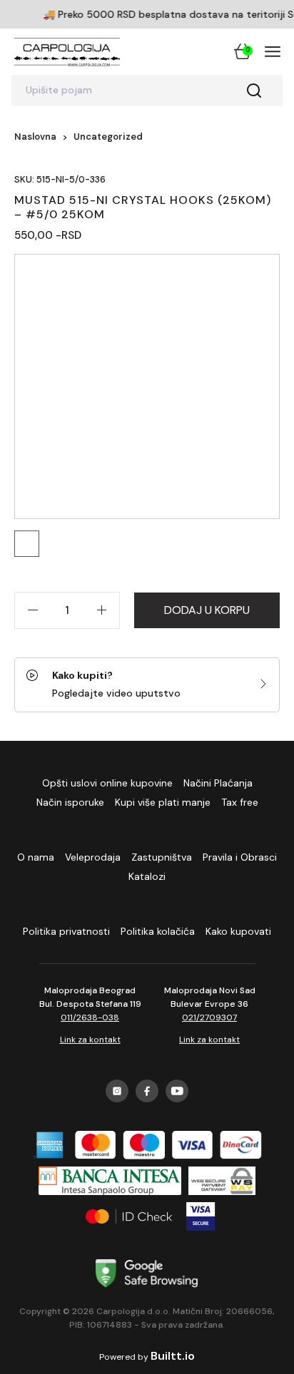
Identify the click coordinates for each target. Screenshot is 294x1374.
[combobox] (147, 90)
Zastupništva (161, 857)
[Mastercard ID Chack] (128, 1216)
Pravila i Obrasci (240, 857)
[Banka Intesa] (110, 1181)
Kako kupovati (238, 931)
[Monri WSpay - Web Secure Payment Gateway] (221, 1181)
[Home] (67, 51)
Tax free (239, 802)
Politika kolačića (158, 931)
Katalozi (147, 876)
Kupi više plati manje (163, 802)
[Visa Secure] (201, 1216)
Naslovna (35, 136)
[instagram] (117, 1091)
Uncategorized (108, 136)
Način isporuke (70, 802)
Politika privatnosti (66, 931)
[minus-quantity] (32, 610)
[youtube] (177, 1091)
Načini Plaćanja (218, 782)
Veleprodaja (93, 857)
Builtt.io (173, 1355)
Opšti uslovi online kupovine (107, 782)
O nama (35, 857)
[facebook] (147, 1091)
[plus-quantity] (101, 610)
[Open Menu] (272, 51)
